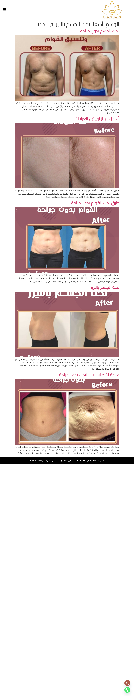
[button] (4, 10)
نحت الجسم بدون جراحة (99, 31)
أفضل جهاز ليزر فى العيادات (96, 118)
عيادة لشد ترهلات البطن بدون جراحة (89, 375)
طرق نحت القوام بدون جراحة (95, 203)
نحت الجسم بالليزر (105, 287)
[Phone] (127, 683)
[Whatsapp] (127, 690)
